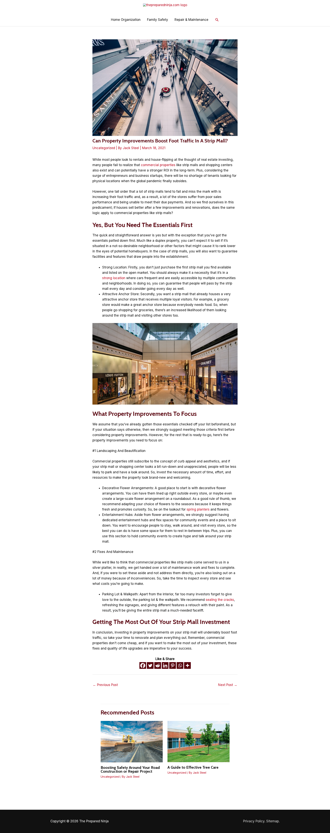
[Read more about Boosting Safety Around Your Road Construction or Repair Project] (132, 741)
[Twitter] (150, 665)
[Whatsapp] (180, 665)
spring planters (198, 509)
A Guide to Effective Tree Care (192, 767)
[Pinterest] (172, 665)
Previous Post (105, 685)
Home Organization (126, 20)
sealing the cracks (220, 600)
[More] (187, 665)
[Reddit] (157, 665)
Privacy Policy (253, 821)
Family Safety (157, 20)
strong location (113, 278)
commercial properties (158, 165)
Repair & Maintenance (191, 20)
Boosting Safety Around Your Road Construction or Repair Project (130, 769)
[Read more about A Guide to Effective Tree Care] (198, 741)
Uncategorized (103, 148)
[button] (217, 20)
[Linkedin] (165, 665)
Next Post (227, 685)
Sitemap (272, 821)
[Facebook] (142, 665)
